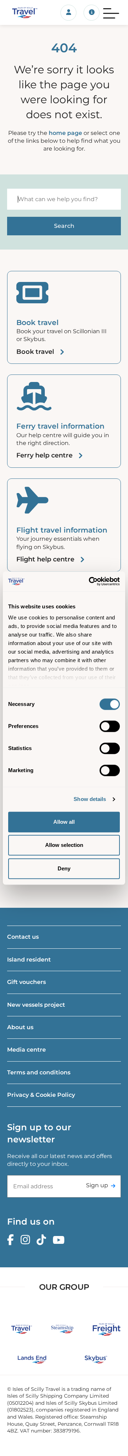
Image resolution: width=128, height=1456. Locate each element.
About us (20, 1027)
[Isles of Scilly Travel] (21, 12)
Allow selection (64, 845)
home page (65, 133)
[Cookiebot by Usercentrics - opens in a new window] (90, 581)
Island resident (29, 959)
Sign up (97, 1185)
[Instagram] (27, 1240)
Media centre (26, 1049)
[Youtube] (60, 1240)
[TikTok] (43, 1240)
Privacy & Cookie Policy (41, 1094)
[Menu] (111, 12)
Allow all (64, 822)
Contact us (23, 936)
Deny (64, 868)
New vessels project (36, 1004)
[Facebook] (12, 1240)
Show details (90, 799)
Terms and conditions (38, 1072)
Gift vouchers (26, 982)
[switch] (110, 726)
